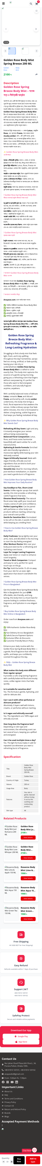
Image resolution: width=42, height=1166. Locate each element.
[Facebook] (3, 1082)
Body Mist (17, 69)
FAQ (6, 1095)
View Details (28, 837)
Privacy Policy (10, 1102)
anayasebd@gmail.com (14, 1074)
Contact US (9, 1106)
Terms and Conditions (13, 1098)
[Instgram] (7, 1082)
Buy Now (19, 1160)
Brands (7, 1113)
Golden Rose (6, 69)
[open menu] (3, 3)
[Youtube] (12, 1082)
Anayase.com (10, 299)
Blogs (6, 1116)
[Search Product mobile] (31, 3)
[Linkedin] (16, 1082)
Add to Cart (33, 1160)
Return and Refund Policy (15, 1109)
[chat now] (34, 1150)
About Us (8, 1091)
